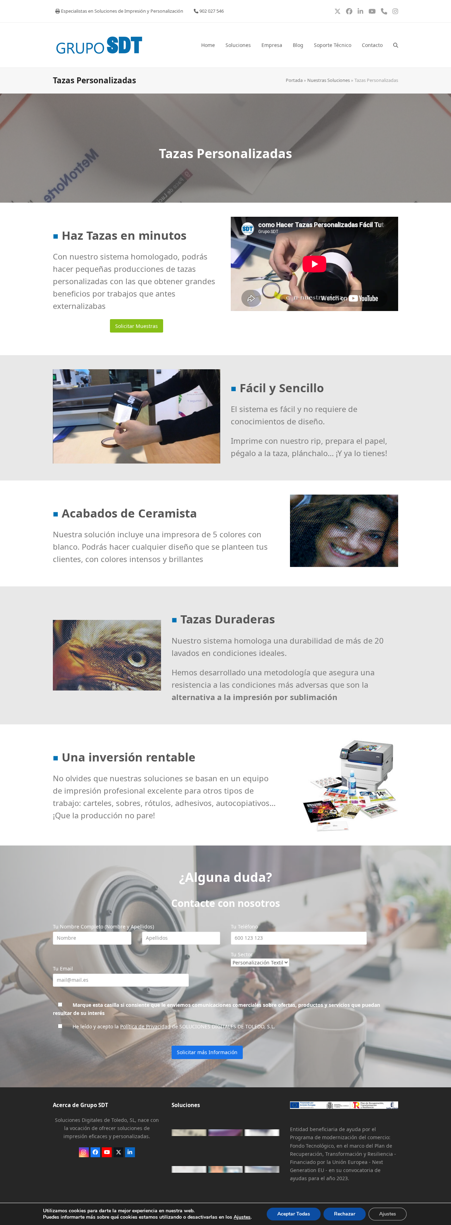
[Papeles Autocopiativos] (225, 1132)
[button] (395, 45)
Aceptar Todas (293, 1214)
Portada (294, 80)
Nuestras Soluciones (328, 80)
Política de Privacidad (145, 1026)
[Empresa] (225, 1169)
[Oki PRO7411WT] (262, 1132)
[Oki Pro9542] (262, 1169)
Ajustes (242, 1217)
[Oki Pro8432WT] (189, 1169)
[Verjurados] (189, 1132)
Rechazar (344, 1214)
